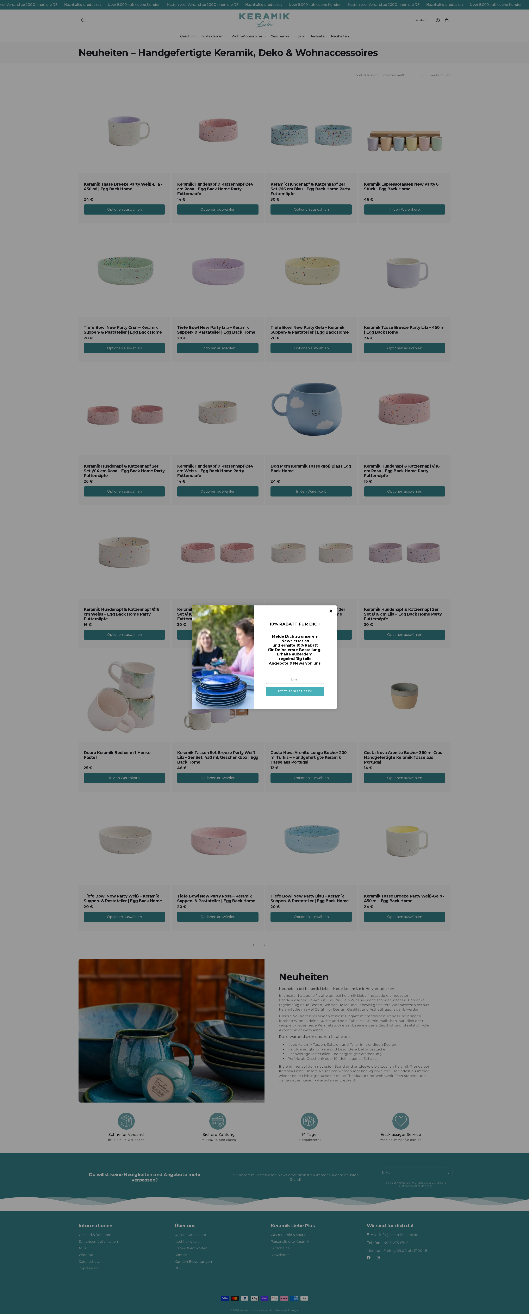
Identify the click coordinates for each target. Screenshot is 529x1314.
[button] (295, 691)
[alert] (264, 657)
